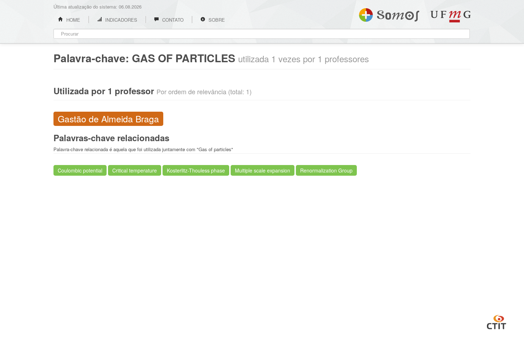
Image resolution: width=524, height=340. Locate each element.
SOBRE (216, 19)
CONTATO (172, 19)
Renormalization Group (326, 170)
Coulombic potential (80, 170)
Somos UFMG (389, 13)
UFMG (451, 16)
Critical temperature (134, 170)
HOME (72, 19)
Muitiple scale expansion (262, 170)
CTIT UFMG (496, 321)
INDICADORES (120, 19)
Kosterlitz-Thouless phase (196, 170)
